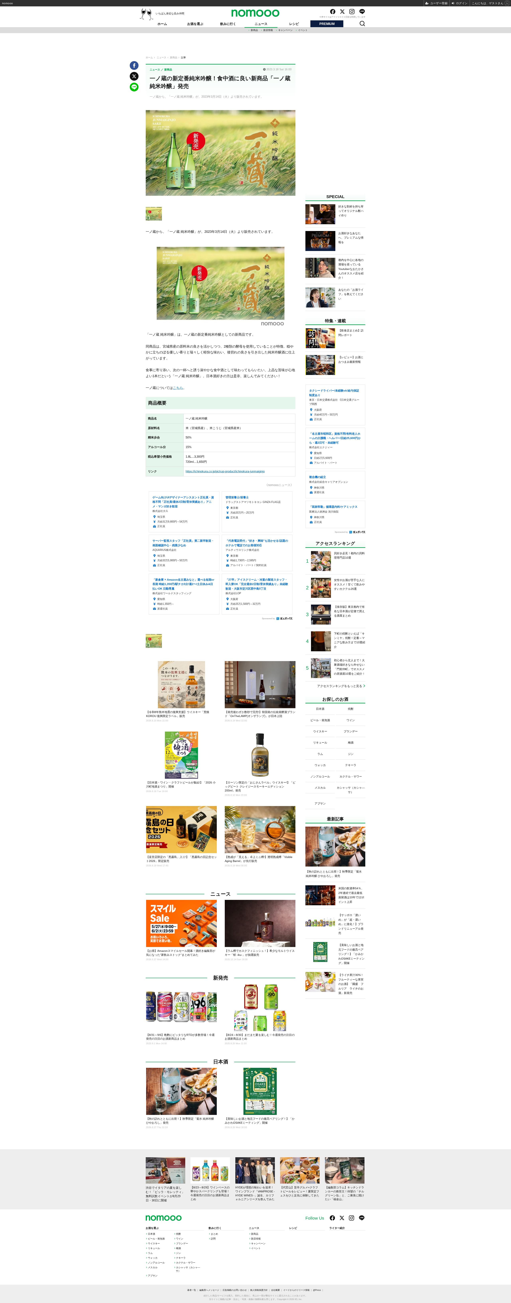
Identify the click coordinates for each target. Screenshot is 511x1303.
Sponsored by (268, 618)
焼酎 (178, 1234)
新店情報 (268, 30)
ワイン (179, 1238)
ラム (150, 1253)
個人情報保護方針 (259, 1290)
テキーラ (181, 1257)
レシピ (294, 24)
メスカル (152, 1267)
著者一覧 (191, 1290)
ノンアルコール (156, 1262)
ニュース (261, 24)
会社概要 (275, 1290)
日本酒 (220, 1061)
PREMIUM (327, 24)
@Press (317, 1290)
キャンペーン (285, 30)
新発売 (220, 977)
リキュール (154, 1248)
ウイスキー (154, 1243)
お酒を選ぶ (195, 24)
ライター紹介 (337, 1228)
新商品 (254, 30)
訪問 (213, 1238)
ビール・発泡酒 (156, 1238)
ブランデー (182, 1243)
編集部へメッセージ (209, 1290)
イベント (303, 30)
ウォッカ (152, 1257)
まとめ (214, 1234)
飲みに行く (228, 24)
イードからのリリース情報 (296, 1290)
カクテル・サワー (185, 1262)
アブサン (152, 1275)
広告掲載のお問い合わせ (235, 1290)
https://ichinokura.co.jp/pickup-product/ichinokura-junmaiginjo (225, 471)
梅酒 (178, 1248)
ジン (178, 1253)
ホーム (162, 24)
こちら (178, 388)
